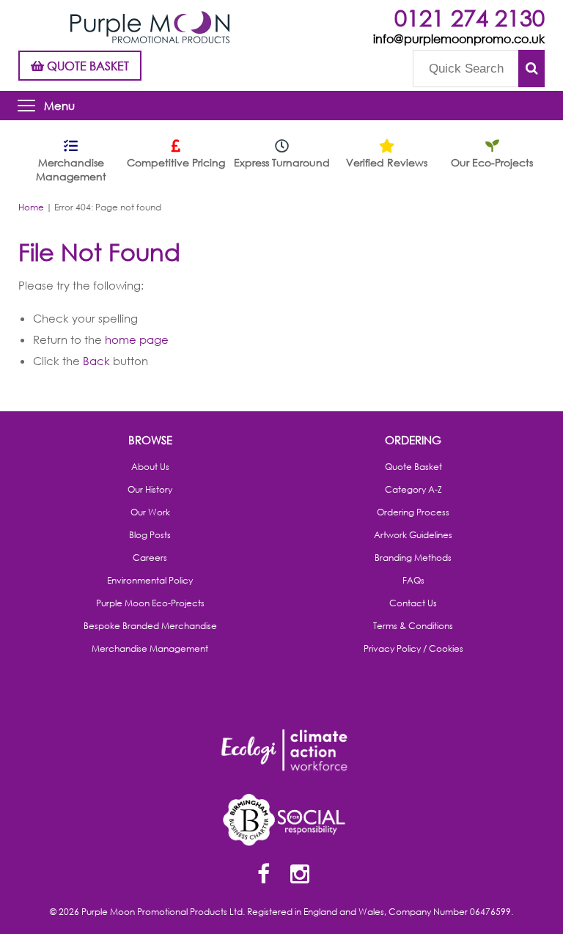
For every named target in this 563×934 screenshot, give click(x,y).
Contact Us (413, 603)
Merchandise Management (150, 649)
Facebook (263, 875)
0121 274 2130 (469, 17)
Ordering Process (413, 512)
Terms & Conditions (413, 626)
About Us (150, 467)
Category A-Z (413, 490)
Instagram (300, 875)
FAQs (413, 580)
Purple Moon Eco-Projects (150, 603)
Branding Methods (413, 558)
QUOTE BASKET (86, 65)
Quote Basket (413, 467)
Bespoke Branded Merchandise (150, 626)
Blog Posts (150, 535)
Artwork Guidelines (413, 535)
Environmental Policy (150, 580)
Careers (150, 558)
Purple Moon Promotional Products (149, 27)
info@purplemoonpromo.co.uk (459, 38)
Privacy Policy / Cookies (413, 649)
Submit (531, 68)
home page (137, 339)
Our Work (150, 512)
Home (31, 207)
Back (96, 360)
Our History (150, 490)
